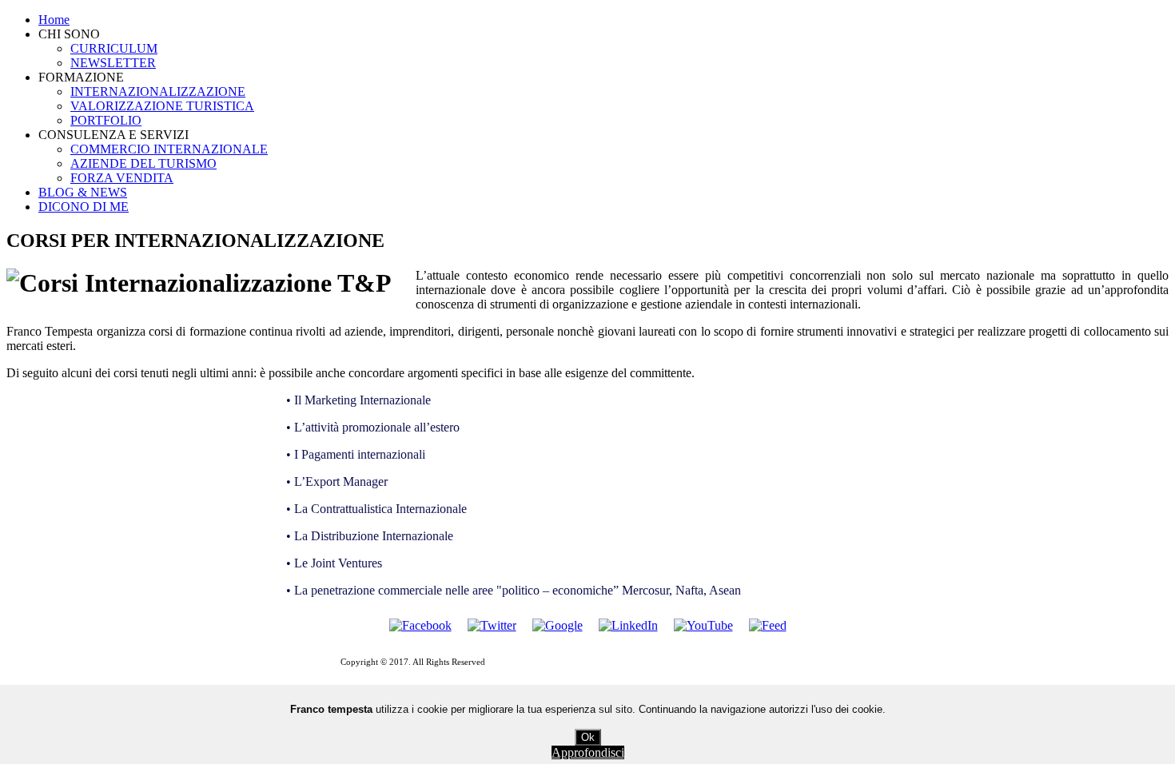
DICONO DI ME (83, 206)
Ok (588, 737)
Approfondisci (588, 752)
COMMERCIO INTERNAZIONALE (169, 149)
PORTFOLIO (105, 120)
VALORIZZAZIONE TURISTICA (162, 106)
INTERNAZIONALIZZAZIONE (157, 91)
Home (54, 19)
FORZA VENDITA (121, 178)
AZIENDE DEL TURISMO (143, 163)
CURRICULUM (113, 48)
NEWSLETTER (113, 63)
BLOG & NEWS (82, 192)
